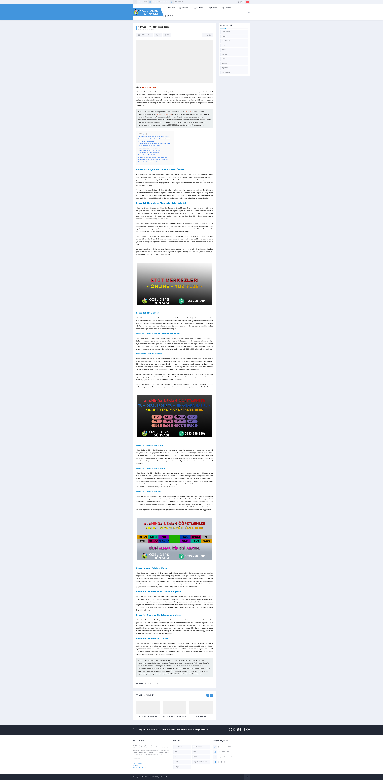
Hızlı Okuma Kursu (149, 29)
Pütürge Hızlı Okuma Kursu (201, 716)
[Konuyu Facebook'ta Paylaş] (205, 35)
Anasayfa (140, 29)
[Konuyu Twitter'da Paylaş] (207, 35)
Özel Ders (136, 765)
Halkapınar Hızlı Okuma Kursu (148, 716)
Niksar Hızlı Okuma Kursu (152, 684)
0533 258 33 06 (239, 729)
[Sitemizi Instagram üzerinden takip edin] (241, 2)
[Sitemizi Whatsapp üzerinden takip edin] (243, 2)
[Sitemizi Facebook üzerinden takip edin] (236, 2)
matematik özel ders (164, 114)
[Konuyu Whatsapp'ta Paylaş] (210, 35)
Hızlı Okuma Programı (139, 767)
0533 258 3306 (179, 1)
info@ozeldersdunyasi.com (161, 1)
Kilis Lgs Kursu (174, 716)
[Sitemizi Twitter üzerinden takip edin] (238, 2)
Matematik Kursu (138, 763)
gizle (144, 134)
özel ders (188, 111)
